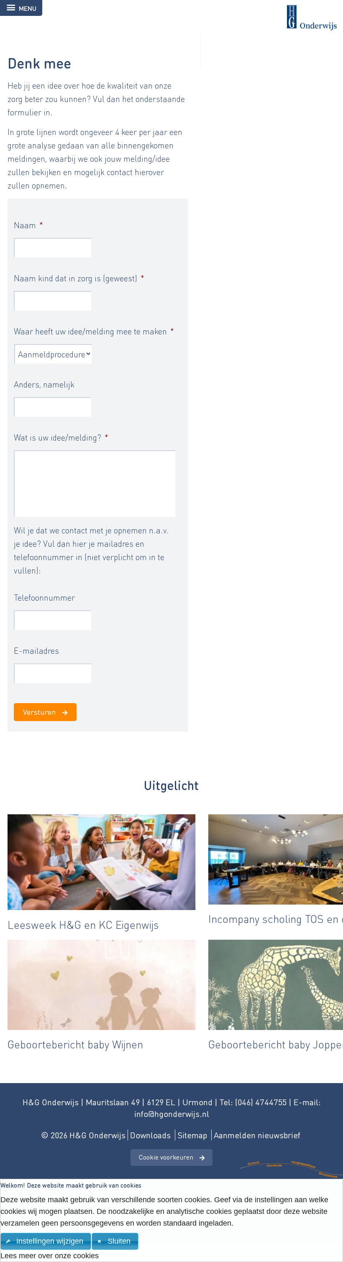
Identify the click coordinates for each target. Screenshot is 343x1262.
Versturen (39, 711)
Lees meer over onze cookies (49, 1256)
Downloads (150, 1134)
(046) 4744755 (261, 1101)
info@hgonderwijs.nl (171, 1113)
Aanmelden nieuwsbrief (257, 1134)
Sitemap (192, 1134)
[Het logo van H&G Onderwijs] (171, 15)
